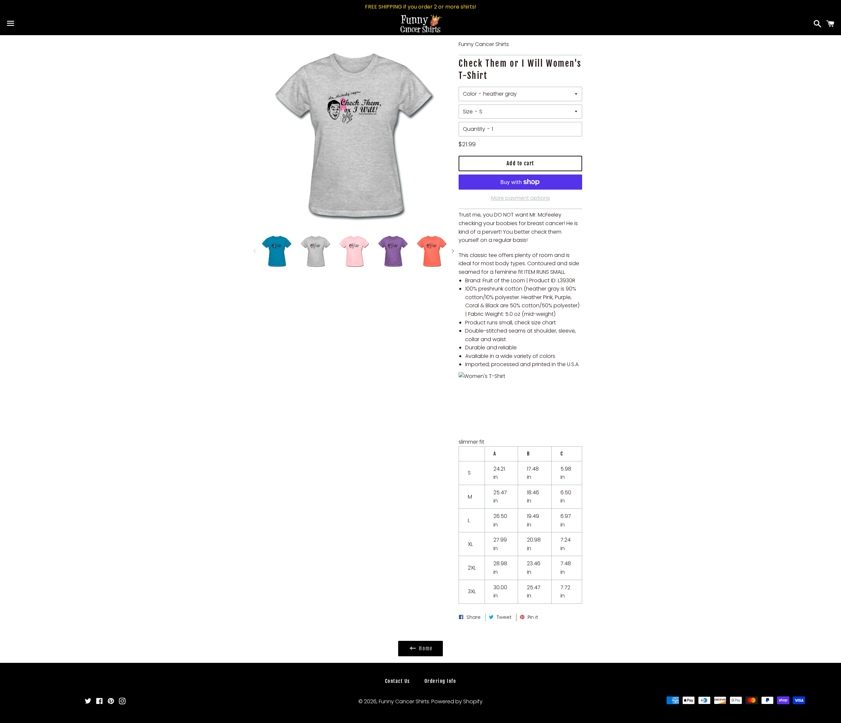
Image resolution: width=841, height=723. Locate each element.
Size (468, 111)
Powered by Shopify (457, 701)
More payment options (520, 198)
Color (470, 94)
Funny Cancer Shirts (404, 701)
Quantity (474, 129)
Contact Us (397, 681)
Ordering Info (440, 681)
